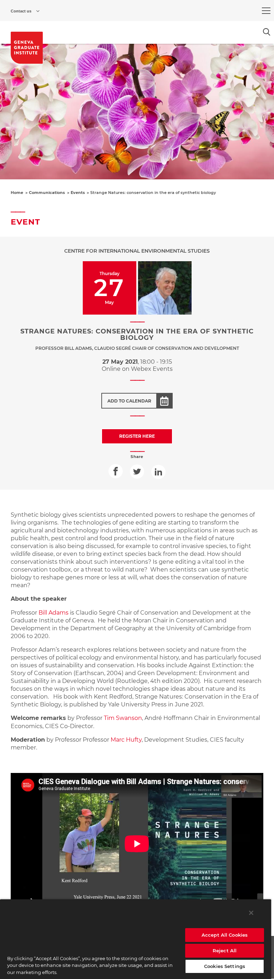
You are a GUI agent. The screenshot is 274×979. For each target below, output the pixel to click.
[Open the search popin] (266, 32)
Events (78, 192)
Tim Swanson (123, 718)
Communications (47, 192)
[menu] (266, 10)
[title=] (27, 48)
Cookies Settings (224, 966)
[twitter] (137, 471)
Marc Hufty (126, 739)
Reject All (225, 950)
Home (17, 192)
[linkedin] (158, 472)
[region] (135, 939)
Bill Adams (53, 612)
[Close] (251, 913)
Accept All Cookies (225, 935)
